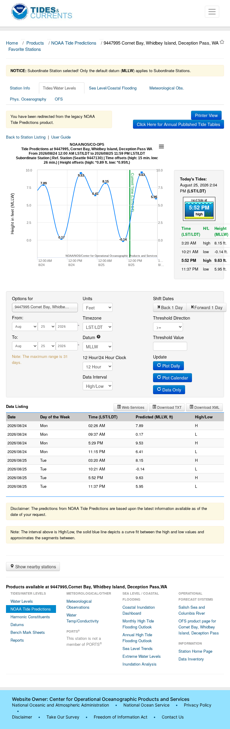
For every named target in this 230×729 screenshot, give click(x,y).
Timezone (92, 318)
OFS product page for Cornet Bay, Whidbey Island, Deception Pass (198, 627)
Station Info (20, 88)
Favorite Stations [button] (25, 49)
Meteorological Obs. (166, 88)
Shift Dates (163, 298)
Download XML (206, 407)
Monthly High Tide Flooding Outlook (138, 624)
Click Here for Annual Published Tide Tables (178, 124)
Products (35, 43)
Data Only (171, 390)
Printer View (206, 115)
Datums (17, 624)
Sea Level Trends (137, 648)
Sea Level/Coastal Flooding (113, 88)
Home (12, 43)
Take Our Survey (63, 716)
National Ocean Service (146, 704)
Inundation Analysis (139, 664)
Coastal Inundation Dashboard (138, 610)
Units (87, 298)
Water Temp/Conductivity (82, 618)
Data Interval (95, 377)
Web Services (132, 407)
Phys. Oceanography (28, 99)
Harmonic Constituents (30, 616)
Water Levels (21, 601)
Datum (89, 337)
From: (17, 318)
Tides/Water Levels (59, 88)
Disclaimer (22, 716)
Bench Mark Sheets (27, 632)
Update (160, 357)
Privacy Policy (197, 704)
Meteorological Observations (79, 604)
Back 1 (172, 307)
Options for (22, 298)
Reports (17, 640)
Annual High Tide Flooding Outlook (137, 637)
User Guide (61, 137)
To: (15, 337)
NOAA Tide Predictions (73, 43)
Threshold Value (168, 337)
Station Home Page (195, 651)
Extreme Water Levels (141, 656)
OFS (59, 99)
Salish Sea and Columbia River (191, 610)
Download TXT (168, 407)
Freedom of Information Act (120, 716)
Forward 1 (208, 307)
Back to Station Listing (26, 137)
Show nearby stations (35, 566)
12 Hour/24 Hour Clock (104, 357)
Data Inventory (191, 659)
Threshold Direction (171, 318)
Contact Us (173, 716)
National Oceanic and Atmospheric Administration (60, 704)
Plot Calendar (174, 378)
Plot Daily (170, 366)
